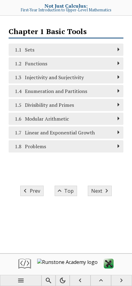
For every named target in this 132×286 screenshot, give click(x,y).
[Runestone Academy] (67, 264)
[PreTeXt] (24, 264)
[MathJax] (109, 264)
